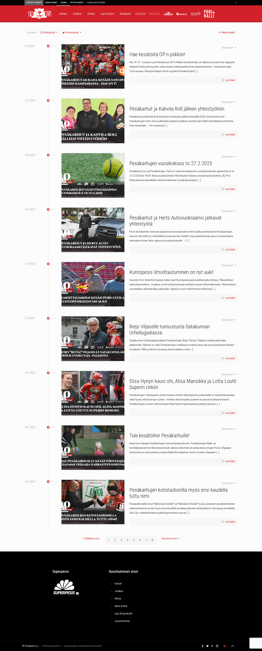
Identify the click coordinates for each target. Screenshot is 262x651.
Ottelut (118, 598)
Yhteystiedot (77, 3)
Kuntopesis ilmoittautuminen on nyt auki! (171, 272)
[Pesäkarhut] (39, 13)
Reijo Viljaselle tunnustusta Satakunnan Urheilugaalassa (169, 329)
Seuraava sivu (170, 538)
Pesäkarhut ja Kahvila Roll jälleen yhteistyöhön (176, 109)
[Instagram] (217, 646)
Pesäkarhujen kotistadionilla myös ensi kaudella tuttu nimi (178, 493)
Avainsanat (72, 32)
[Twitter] (207, 646)
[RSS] (225, 646)
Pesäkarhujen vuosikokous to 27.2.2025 (170, 163)
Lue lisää (230, 80)
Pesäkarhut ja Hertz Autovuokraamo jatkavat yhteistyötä (175, 221)
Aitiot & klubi (121, 606)
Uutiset (118, 583)
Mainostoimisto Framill (90, 646)
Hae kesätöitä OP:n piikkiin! (157, 54)
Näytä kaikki (228, 32)
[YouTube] (212, 646)
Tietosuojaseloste (51, 646)
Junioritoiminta (34, 3)
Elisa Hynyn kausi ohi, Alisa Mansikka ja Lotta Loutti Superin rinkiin (182, 384)
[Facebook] (203, 646)
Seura (64, 3)
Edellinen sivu (92, 538)
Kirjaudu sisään (97, 3)
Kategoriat (49, 32)
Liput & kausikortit (123, 613)
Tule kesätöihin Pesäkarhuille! (159, 435)
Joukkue (119, 591)
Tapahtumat (51, 3)
